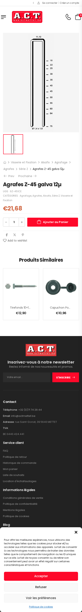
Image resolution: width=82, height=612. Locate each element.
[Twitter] (14, 234)
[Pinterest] (23, 234)
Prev (10, 176)
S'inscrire (63, 377)
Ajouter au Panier (55, 222)
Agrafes (8, 169)
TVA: (6, 428)
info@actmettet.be (23, 416)
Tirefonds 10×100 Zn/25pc (27, 308)
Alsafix (45, 162)
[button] (76, 532)
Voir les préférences (41, 598)
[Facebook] (7, 234)
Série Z (23, 169)
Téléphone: (10, 410)
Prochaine (27, 176)
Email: (7, 416)
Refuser (41, 587)
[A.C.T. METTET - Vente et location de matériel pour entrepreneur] (27, 17)
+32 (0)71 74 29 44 (30, 410)
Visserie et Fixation (23, 162)
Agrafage (61, 162)
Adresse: (9, 422)
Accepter (41, 576)
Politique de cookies (41, 606)
